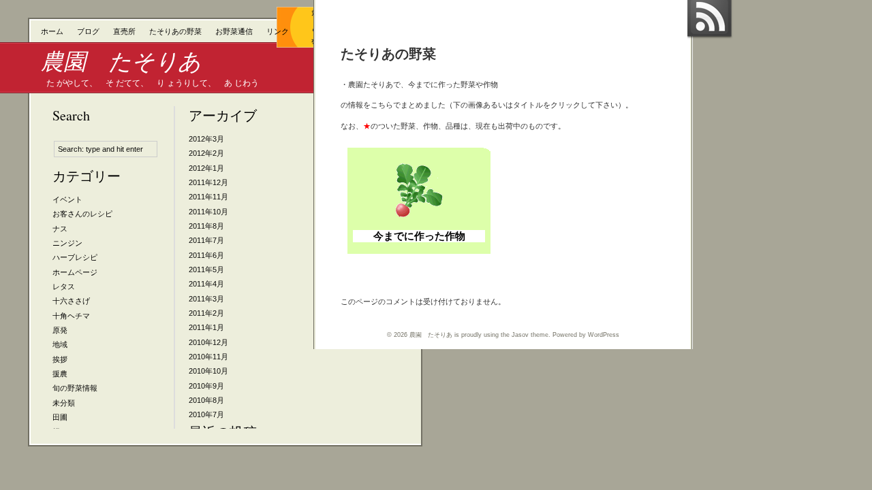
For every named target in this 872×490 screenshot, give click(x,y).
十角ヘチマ (71, 316)
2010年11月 (208, 357)
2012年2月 (206, 153)
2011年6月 (206, 255)
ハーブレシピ (74, 257)
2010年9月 (206, 386)
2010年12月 (208, 342)
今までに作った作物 (419, 236)
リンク (277, 31)
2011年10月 (208, 212)
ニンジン (67, 243)
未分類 (63, 403)
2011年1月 (206, 327)
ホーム (52, 31)
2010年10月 (208, 371)
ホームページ (74, 272)
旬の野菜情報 (74, 388)
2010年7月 (206, 414)
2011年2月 (206, 313)
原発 (59, 330)
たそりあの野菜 (175, 31)
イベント (67, 199)
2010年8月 (206, 400)
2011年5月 (206, 269)
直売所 (124, 31)
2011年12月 (208, 182)
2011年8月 (206, 226)
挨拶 (59, 359)
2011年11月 (208, 197)
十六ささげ (71, 301)
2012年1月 (206, 168)
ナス (59, 229)
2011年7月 (206, 240)
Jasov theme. (531, 334)
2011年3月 (206, 299)
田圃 (59, 417)
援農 (59, 374)
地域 (59, 344)
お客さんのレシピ (82, 214)
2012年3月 (206, 139)
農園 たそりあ (121, 61)
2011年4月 (206, 284)
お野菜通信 (234, 31)
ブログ (88, 31)
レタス (63, 286)
